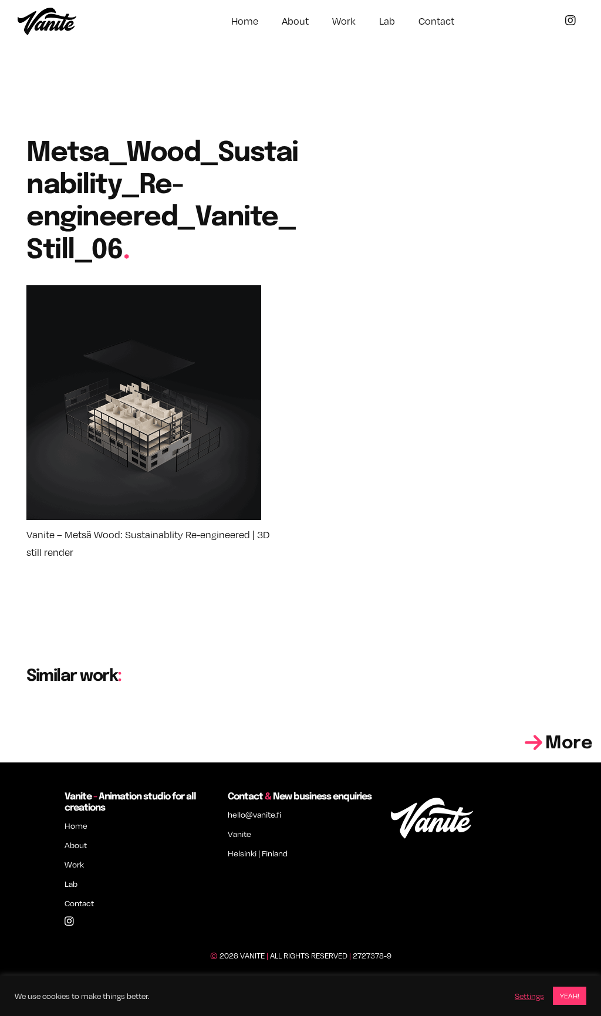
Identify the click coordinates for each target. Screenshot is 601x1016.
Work (344, 21)
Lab (387, 21)
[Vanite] (47, 23)
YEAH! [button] (569, 995)
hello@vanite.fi (254, 814)
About (295, 21)
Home (244, 21)
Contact (436, 21)
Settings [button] (529, 996)
